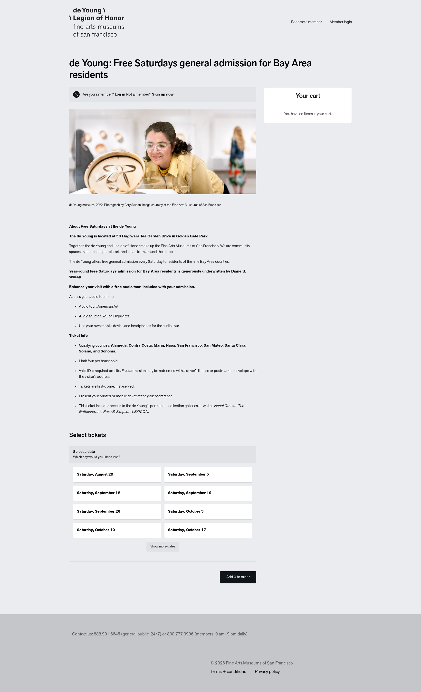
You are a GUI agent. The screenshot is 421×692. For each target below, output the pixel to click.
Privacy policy (267, 672)
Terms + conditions (228, 672)
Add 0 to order (238, 577)
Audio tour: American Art (98, 307)
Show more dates (162, 546)
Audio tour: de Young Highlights (104, 316)
